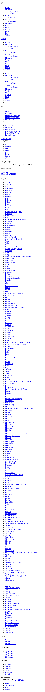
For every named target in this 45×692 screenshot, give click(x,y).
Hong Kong (9, 348)
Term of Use (9, 685)
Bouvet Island (10, 216)
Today (7, 670)
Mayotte (8, 430)
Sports (7, 156)
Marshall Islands (10, 422)
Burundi (8, 227)
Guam (7, 329)
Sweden (8, 566)
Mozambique (9, 447)
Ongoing (8, 674)
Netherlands (9, 457)
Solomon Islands (11, 547)
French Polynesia (11, 305)
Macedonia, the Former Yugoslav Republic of (21, 408)
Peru (6, 492)
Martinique (9, 424)
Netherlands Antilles (12, 459)
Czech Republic (10, 270)
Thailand (8, 578)
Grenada (8, 325)
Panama (8, 486)
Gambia (8, 311)
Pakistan (8, 480)
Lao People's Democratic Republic (17, 389)
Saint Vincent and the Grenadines (16, 523)
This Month (9, 666)
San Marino (9, 527)
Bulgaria (8, 223)
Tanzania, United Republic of (15, 576)
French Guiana (10, 303)
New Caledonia (10, 461)
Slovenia (8, 545)
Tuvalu (7, 597)
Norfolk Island (10, 473)
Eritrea (7, 288)
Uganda (8, 599)
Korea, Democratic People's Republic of (19, 381)
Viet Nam (8, 619)
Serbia (7, 535)
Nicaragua (8, 465)
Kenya (7, 377)
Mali (6, 418)
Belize (7, 202)
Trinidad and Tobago (12, 588)
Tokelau (8, 584)
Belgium (8, 200)
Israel (7, 366)
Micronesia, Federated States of (16, 434)
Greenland (8, 323)
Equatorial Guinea (11, 286)
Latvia (7, 391)
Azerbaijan (9, 188)
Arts (6, 144)
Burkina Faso (10, 225)
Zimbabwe (9, 632)
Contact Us (9, 689)
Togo (7, 582)
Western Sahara (10, 627)
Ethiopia (8, 292)
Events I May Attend (12, 118)
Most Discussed (10, 644)
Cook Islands (9, 258)
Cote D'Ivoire (10, 262)
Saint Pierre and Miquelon (14, 521)
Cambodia (8, 229)
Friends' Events (10, 114)
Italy (6, 368)
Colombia (8, 251)
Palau (7, 482)
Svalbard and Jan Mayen (13, 562)
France (7, 301)
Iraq (6, 360)
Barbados (8, 196)
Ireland (7, 362)
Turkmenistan (10, 593)
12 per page (9, 651)
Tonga (7, 586)
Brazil (7, 218)
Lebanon (8, 393)
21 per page (9, 657)
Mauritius (8, 428)
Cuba (7, 266)
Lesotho (8, 395)
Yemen (7, 629)
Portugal (8, 500)
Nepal (7, 455)
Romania (8, 508)
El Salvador (9, 284)
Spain (7, 555)
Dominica (8, 276)
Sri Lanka (8, 556)
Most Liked (9, 642)
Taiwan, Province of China (14, 572)
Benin (7, 204)
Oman (7, 479)
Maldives (8, 416)
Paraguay (8, 490)
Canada (7, 233)
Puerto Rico (9, 502)
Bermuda (8, 206)
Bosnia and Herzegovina (13, 212)
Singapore (8, 541)
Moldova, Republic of (12, 436)
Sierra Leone (9, 539)
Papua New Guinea (12, 488)
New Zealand (10, 463)
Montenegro (9, 442)
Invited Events (10, 120)
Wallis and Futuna (11, 625)
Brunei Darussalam (11, 221)
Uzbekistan (9, 613)
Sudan (7, 558)
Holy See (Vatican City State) (15, 344)
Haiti (7, 340)
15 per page (9, 653)
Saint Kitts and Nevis (12, 518)
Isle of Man (9, 364)
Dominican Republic (12, 278)
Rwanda (8, 512)
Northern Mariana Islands (14, 475)
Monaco (8, 438)
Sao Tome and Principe (13, 529)
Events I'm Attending (12, 116)
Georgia (8, 313)
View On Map (6, 139)
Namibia (8, 451)
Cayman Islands (10, 237)
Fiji (6, 297)
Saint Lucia (9, 519)
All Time (8, 664)
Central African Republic (13, 239)
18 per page (9, 655)
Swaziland (8, 564)
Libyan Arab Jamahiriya (13, 399)
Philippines (9, 494)
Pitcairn (7, 496)
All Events (9, 110)
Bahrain (8, 192)
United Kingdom (11, 605)
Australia (8, 184)
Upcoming (9, 672)
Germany (8, 315)
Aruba (7, 182)
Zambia (7, 631)
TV (6, 158)
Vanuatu (8, 615)
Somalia (8, 549)
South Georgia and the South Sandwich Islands (21, 553)
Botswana (8, 214)
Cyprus (7, 268)
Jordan (7, 373)
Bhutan (7, 208)
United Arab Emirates (12, 603)
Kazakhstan (9, 375)
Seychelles (9, 537)
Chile (7, 243)
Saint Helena (9, 516)
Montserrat (9, 443)
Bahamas (8, 190)
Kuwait (7, 385)
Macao (7, 406)
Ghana (7, 317)
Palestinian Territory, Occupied (16, 484)
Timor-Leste (9, 580)
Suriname (8, 560)
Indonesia (8, 356)
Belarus (7, 198)
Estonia (7, 290)
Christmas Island (11, 247)
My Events (9, 112)
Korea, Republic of (11, 383)
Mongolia (8, 440)
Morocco (8, 445)
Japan (7, 371)
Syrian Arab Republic (12, 570)
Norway (8, 477)
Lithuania (8, 403)
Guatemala (9, 330)
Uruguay (8, 611)
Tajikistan (8, 574)
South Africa (9, 551)
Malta (7, 420)
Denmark (8, 272)
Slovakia (8, 543)
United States (9, 607)
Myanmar (8, 449)
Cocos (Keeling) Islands (13, 249)
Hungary (8, 350)
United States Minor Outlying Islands (18, 609)
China (7, 245)
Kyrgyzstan (9, 387)
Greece (7, 321)
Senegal (8, 533)
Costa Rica (9, 260)
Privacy (7, 683)
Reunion (8, 506)
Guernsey (8, 332)
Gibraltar (8, 319)
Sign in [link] (3, 39)
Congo (7, 255)
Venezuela (8, 617)
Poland (7, 498)
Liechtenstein (9, 401)
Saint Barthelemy (11, 514)
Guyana (8, 338)
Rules (7, 687)
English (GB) (19, 680)
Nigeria (7, 469)
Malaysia (8, 414)
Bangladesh (9, 194)
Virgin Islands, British (12, 621)
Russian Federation (11, 510)
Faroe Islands (9, 295)
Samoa (7, 525)
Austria (7, 186)
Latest (7, 640)
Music (7, 150)
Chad (7, 241)
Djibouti (8, 274)
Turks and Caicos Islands (13, 595)
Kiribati (7, 379)
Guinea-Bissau (10, 336)
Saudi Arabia (9, 531)
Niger (7, 467)
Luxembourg (9, 405)
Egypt (7, 282)
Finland (7, 299)
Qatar (7, 504)
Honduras (8, 346)
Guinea (7, 334)
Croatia (7, 264)
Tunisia (7, 590)
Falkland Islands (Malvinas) (14, 293)
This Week (9, 668)
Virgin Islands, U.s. (12, 623)
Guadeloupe (9, 327)
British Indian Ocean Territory (15, 219)
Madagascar (9, 410)
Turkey (7, 592)
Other (7, 152)
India (7, 354)
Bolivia (7, 210)
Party (7, 154)
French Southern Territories (14, 307)
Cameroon (8, 231)
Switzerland (9, 568)
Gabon (7, 309)
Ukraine (8, 601)
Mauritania (9, 426)
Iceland (7, 352)
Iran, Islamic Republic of (13, 358)
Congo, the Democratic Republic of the (18, 256)
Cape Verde (9, 235)
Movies (7, 148)
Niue (7, 471)
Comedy (8, 146)
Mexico (7, 432)
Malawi (7, 412)
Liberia (7, 397)
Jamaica (8, 369)
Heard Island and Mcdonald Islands (17, 342)
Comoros (8, 253)
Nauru (7, 453)
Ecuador (8, 280)
